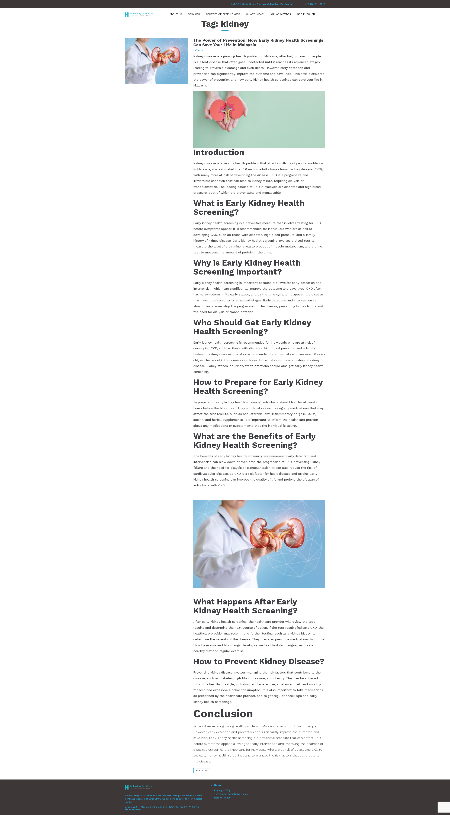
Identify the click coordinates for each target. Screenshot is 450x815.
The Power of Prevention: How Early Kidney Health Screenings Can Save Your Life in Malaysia (258, 42)
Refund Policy (222, 797)
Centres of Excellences (223, 14)
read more (202, 771)
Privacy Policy (222, 790)
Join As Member (280, 14)
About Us (175, 14)
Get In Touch (306, 14)
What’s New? (255, 14)
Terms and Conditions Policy (231, 794)
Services (194, 14)
